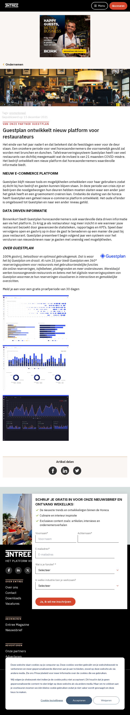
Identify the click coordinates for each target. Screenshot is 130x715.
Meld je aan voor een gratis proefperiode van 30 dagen (41, 289)
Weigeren (106, 700)
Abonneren (118, 5)
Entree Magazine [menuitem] (17, 625)
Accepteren (79, 700)
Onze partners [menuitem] (15, 651)
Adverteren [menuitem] (13, 656)
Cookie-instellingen (52, 700)
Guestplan (34, 219)
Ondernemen (14, 64)
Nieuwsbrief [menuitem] (13, 630)
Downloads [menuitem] (13, 598)
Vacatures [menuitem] (12, 604)
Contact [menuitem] (10, 593)
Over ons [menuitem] (11, 587)
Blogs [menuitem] (9, 609)
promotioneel (17, 113)
